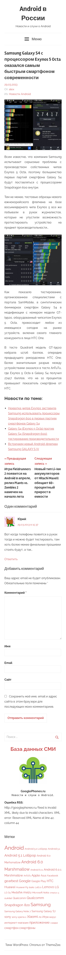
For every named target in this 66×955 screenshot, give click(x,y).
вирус (52, 917)
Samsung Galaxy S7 (44, 911)
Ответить (11, 559)
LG (57, 887)
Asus (43, 875)
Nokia (46, 892)
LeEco (38, 887)
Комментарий (15, 592)
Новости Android (20, 94)
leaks (31, 887)
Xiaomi (32, 917)
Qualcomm (19, 898)
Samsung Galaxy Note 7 (17, 911)
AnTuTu (27, 875)
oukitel (8, 898)
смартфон (11, 928)
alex (11, 89)
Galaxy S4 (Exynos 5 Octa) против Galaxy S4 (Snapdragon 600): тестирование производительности (33, 434)
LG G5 (7, 892)
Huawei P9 (22, 887)
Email (8, 663)
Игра (45, 917)
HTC (50, 881)
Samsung (41, 904)
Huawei (9, 887)
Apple (36, 875)
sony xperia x (19, 917)
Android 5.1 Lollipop (20, 855)
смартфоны (27, 928)
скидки (54, 923)
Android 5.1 (54, 848)
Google (25, 881)
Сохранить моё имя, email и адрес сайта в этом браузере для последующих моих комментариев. (30, 701)
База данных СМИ (33, 749)
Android (14, 848)
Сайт (7, 679)
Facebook (52, 875)
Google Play (38, 881)
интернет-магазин (16, 922)
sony (7, 917)
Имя (7, 646)
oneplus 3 (54, 893)
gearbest (11, 881)
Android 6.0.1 (36, 870)
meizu (27, 892)
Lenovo (48, 887)
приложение (39, 922)
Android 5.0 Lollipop (36, 848)
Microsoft (37, 892)
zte (40, 917)
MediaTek (17, 892)
